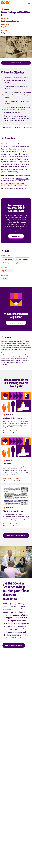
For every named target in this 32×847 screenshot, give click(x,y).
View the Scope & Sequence (14, 645)
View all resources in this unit (16, 535)
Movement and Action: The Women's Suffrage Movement (13, 184)
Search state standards (16, 323)
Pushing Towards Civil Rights (10, 21)
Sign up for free (16, 236)
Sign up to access (16, 62)
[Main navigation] (29, 2)
